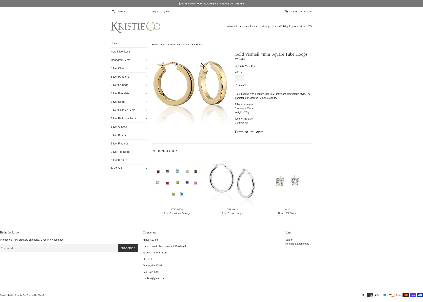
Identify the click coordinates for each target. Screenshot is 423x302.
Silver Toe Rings (120, 151)
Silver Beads (118, 135)
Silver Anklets (119, 126)
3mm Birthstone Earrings (177, 213)
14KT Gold (129, 168)
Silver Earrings (129, 85)
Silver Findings (119, 143)
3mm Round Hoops (232, 213)
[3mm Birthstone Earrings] (177, 181)
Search (289, 239)
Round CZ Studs (287, 213)
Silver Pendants (129, 76)
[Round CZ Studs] (287, 181)
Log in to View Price (246, 66)
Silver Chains (129, 68)
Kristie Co (21, 295)
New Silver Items (121, 51)
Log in (155, 11)
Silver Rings (129, 101)
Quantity (238, 72)
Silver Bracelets (129, 93)
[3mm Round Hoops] (232, 181)
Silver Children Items (129, 110)
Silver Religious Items (129, 118)
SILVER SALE (119, 160)
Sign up (166, 11)
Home (114, 43)
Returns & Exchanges (297, 243)
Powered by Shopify (36, 295)
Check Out (306, 11)
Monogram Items (129, 60)
